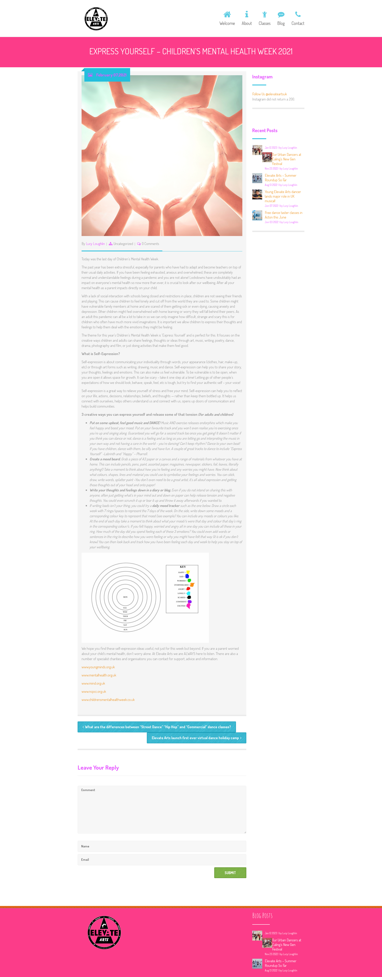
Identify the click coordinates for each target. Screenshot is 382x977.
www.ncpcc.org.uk (94, 691)
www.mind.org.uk (93, 683)
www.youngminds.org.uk (98, 667)
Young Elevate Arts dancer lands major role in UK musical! (283, 196)
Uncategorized (123, 243)
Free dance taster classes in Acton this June (283, 214)
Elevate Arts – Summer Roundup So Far (280, 177)
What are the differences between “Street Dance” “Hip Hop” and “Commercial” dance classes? (158, 727)
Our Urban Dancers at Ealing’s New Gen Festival (286, 159)
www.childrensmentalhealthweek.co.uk (108, 699)
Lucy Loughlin (95, 243)
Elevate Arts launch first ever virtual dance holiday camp (195, 738)
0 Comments (150, 243)
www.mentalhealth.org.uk (99, 675)
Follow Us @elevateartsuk (269, 94)
